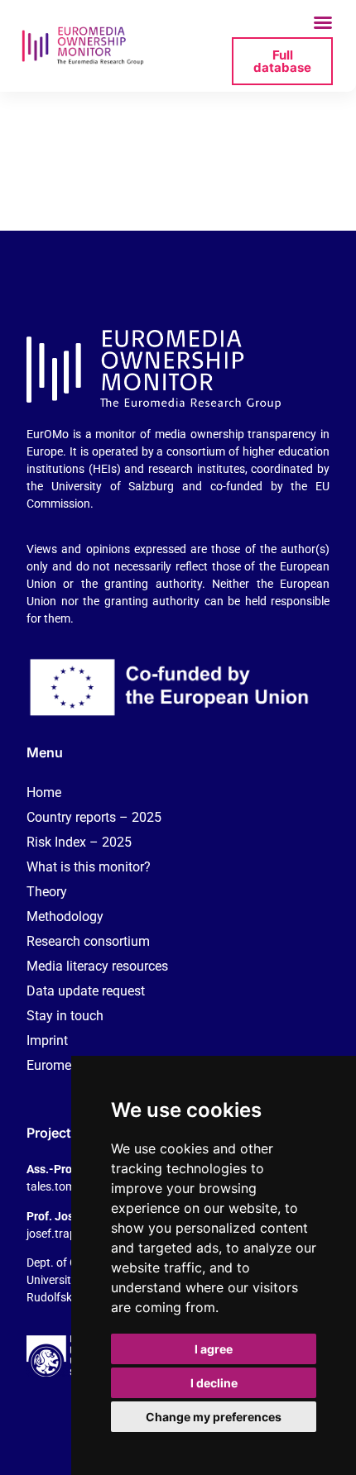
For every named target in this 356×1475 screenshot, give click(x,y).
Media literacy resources (97, 966)
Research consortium (88, 941)
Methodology (64, 916)
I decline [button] (214, 1383)
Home (43, 792)
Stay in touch (64, 1016)
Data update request (85, 991)
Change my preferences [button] (213, 1417)
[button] (323, 22)
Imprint (47, 1040)
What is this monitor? (88, 867)
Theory (46, 892)
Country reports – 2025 (93, 817)
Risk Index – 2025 (79, 842)
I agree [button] (214, 1349)
